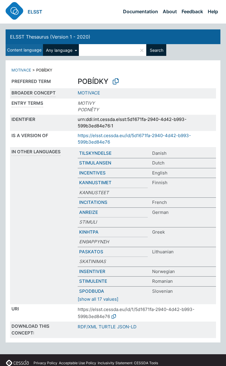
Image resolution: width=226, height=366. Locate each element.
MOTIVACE (21, 70)
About (170, 11)
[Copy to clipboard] (116, 81)
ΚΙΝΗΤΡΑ (89, 232)
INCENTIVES (92, 173)
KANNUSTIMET (95, 182)
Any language (60, 50)
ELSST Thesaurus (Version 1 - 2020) (50, 37)
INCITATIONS (93, 202)
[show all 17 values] (98, 299)
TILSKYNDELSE (95, 153)
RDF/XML (87, 327)
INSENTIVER (92, 271)
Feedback (192, 11)
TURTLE (107, 327)
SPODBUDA (91, 291)
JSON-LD (127, 327)
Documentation (140, 11)
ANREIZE (88, 212)
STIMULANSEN (95, 163)
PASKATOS (91, 251)
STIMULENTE (93, 281)
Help (213, 11)
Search (156, 50)
